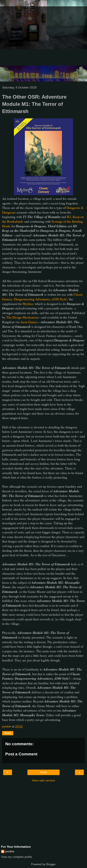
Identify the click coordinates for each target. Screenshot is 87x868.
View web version (43, 780)
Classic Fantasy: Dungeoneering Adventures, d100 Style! (42, 296)
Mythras (28, 303)
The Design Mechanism (22, 317)
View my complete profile (16, 856)
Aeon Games (28, 322)
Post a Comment (21, 754)
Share (7, 733)
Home (43, 772)
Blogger (50, 864)
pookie (9, 851)
